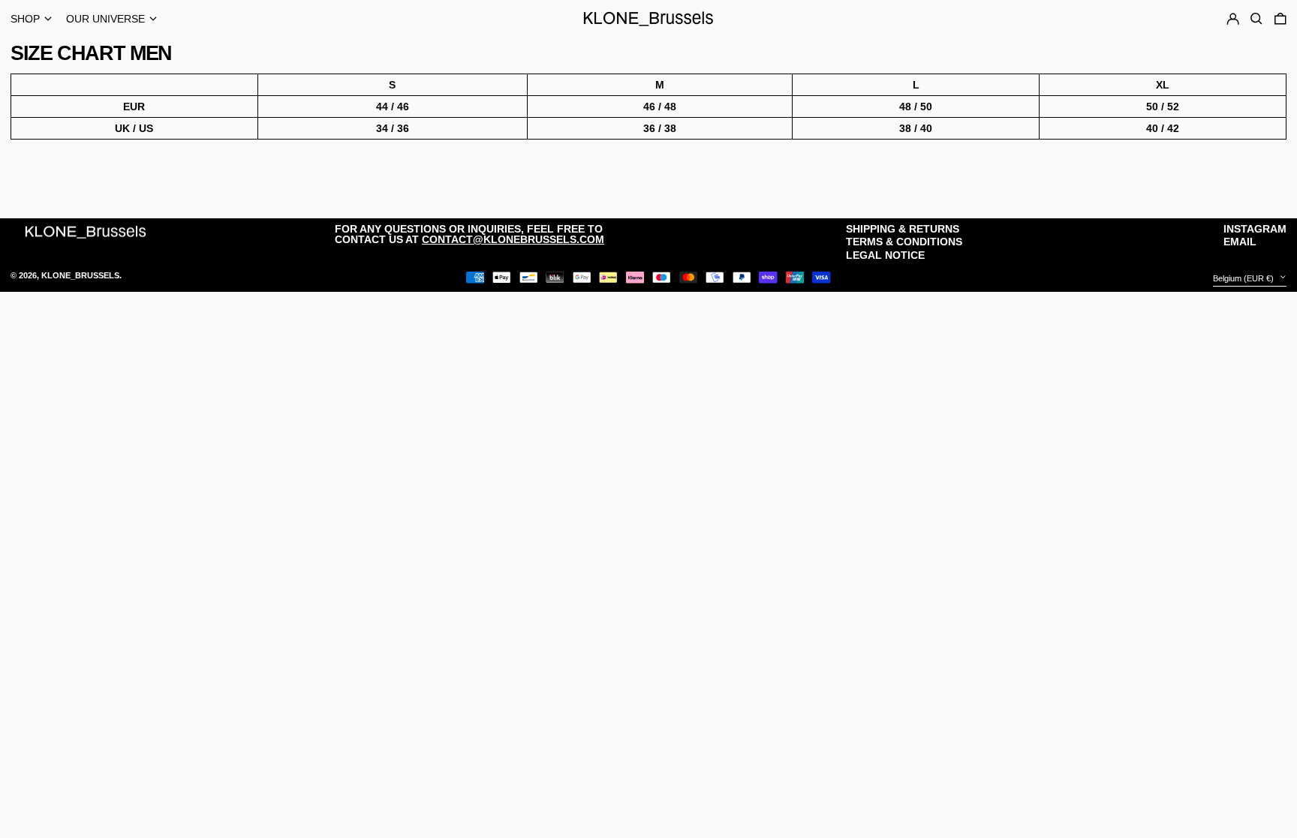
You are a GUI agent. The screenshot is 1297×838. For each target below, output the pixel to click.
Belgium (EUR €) (1244, 278)
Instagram (1254, 229)
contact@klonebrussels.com (513, 239)
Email (1239, 241)
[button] (1280, 18)
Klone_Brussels (80, 275)
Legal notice (885, 255)
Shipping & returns (902, 229)
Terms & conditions (904, 242)
